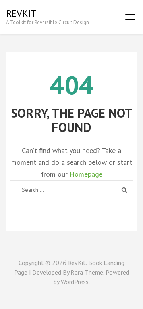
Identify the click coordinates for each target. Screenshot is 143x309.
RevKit (21, 13)
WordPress (75, 282)
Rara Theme (87, 272)
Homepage (86, 174)
